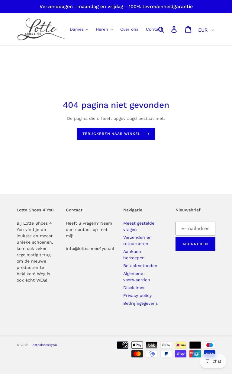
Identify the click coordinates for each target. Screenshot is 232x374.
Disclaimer (134, 287)
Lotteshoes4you (44, 345)
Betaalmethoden (140, 265)
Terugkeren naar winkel (111, 134)
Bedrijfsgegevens (140, 303)
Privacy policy (137, 295)
